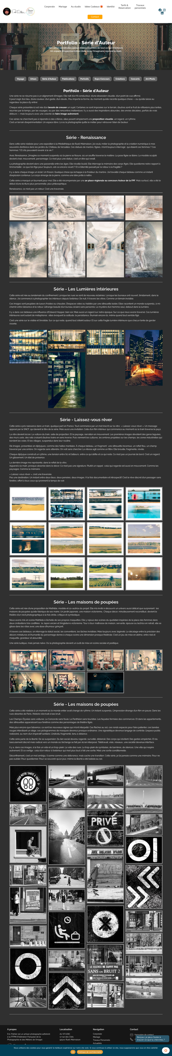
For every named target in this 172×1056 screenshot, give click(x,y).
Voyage (20, 79)
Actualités (97, 1043)
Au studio (76, 6)
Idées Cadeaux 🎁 (94, 6)
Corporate (49, 6)
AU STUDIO (65, 1034)
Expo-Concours (102, 79)
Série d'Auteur (49, 79)
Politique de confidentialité (90, 1052)
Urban (33, 79)
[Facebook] (159, 10)
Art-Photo (150, 79)
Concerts (135, 79)
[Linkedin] (162, 13)
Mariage (63, 6)
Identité (110, 6)
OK (73, 1052)
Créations (120, 79)
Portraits (84, 79)
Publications (68, 79)
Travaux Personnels (101, 1040)
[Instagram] (164, 10)
